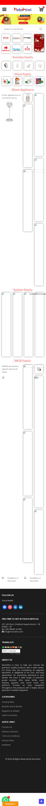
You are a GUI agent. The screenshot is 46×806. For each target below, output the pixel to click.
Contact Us (7, 727)
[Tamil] (8, 647)
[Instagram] (10, 607)
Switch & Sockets (9, 715)
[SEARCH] (40, 29)
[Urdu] (21, 647)
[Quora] (15, 607)
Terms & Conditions (11, 736)
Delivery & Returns (10, 731)
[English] (11, 647)
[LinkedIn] (21, 607)
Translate (17, 653)
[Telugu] (18, 647)
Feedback (6, 745)
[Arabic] (3, 647)
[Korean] (16, 647)
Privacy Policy (8, 740)
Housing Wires (8, 702)
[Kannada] (13, 647)
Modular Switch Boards (12, 706)
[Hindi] (5, 647)
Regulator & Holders (10, 711)
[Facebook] (4, 607)
